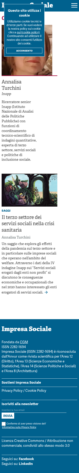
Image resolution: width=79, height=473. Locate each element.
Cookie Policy (35, 391)
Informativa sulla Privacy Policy (19, 427)
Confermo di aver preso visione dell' (24, 425)
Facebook (26, 459)
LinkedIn (26, 463)
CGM (24, 342)
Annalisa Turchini (16, 237)
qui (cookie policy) (28, 32)
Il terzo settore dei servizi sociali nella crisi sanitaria (28, 224)
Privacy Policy (12, 391)
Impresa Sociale (26, 329)
